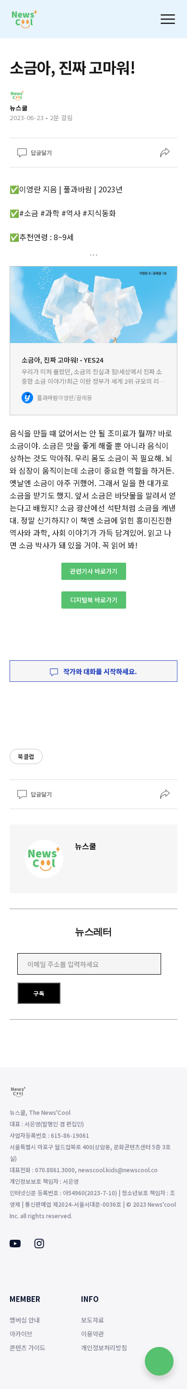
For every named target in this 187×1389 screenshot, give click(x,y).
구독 (39, 993)
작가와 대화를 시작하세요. (99, 671)
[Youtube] (15, 1244)
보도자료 (92, 1320)
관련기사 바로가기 (93, 571)
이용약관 (92, 1334)
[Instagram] (39, 1245)
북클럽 (26, 756)
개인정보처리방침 (104, 1348)
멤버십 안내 (25, 1320)
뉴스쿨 (85, 846)
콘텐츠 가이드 (28, 1348)
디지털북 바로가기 (93, 599)
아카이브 (21, 1334)
